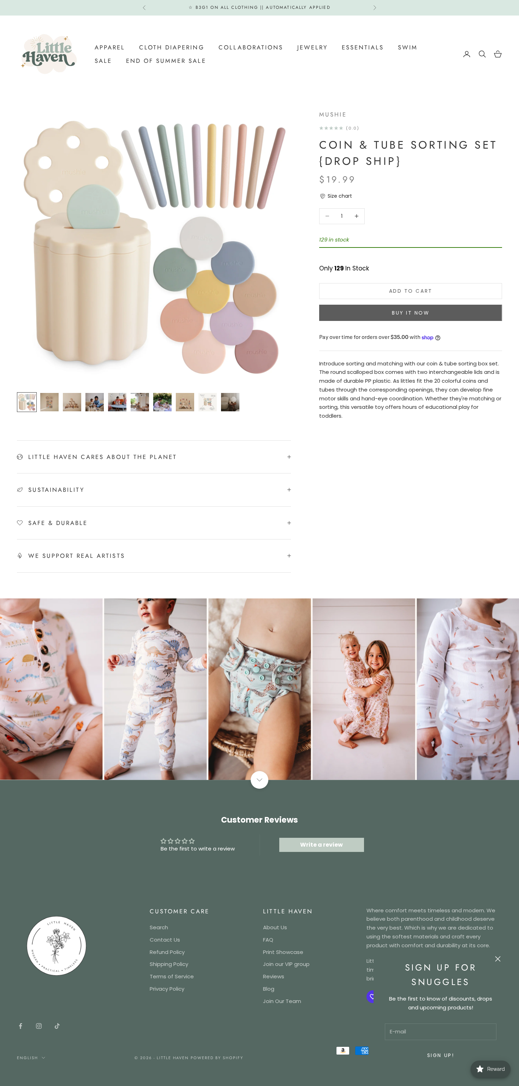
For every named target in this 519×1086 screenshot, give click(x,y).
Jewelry (312, 47)
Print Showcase (283, 952)
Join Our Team (282, 1001)
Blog (268, 988)
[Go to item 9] (207, 402)
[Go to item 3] (72, 402)
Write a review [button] (321, 845)
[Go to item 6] (140, 402)
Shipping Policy (169, 964)
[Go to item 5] (117, 402)
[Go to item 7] (162, 402)
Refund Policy (167, 952)
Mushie (332, 114)
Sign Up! (440, 1055)
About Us (275, 927)
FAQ (268, 939)
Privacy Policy (167, 988)
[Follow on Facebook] (20, 1026)
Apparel (110, 47)
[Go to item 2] (49, 402)
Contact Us (165, 939)
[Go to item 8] (185, 402)
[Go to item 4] (95, 402)
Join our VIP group (286, 964)
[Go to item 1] (27, 402)
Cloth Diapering (171, 47)
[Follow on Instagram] (38, 1026)
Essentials (363, 47)
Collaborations (251, 47)
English (27, 1058)
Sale (103, 60)
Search (159, 927)
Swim (408, 47)
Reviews (273, 976)
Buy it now (410, 312)
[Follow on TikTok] (57, 1026)
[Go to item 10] (230, 402)
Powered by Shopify (217, 1058)
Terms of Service (172, 976)
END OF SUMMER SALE (166, 60)
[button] (335, 196)
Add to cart (410, 290)
